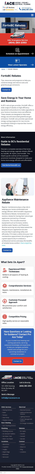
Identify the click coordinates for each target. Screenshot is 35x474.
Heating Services (7, 410)
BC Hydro (23, 431)
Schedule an (17, 54)
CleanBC (22, 434)
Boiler (4, 412)
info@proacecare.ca (10, 398)
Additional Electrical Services (25, 413)
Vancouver (6, 457)
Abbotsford (6, 444)
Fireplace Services (8, 420)
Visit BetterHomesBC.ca (11, 165)
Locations (23, 452)
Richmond (5, 454)
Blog (21, 449)
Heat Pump (6, 417)
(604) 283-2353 (27, 10)
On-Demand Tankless (9, 434)
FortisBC (22, 436)
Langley (5, 449)
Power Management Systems (26, 420)
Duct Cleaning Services (9, 425)
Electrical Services (25, 410)
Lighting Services (25, 416)
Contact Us (6, 90)
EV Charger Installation (26, 423)
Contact (22, 444)
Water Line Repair (8, 439)
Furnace (5, 415)
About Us (23, 447)
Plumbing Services (8, 431)
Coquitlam (5, 447)
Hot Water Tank (7, 436)
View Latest (17, 65)
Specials (22, 439)
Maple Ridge (6, 452)
